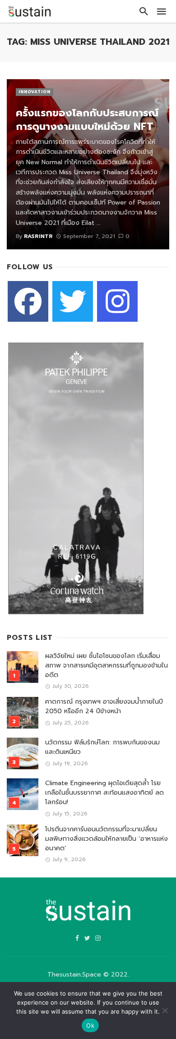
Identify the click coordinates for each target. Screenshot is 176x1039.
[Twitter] (72, 301)
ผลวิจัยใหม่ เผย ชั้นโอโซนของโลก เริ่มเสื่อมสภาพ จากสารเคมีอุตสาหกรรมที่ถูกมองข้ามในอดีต (106, 665)
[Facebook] (28, 301)
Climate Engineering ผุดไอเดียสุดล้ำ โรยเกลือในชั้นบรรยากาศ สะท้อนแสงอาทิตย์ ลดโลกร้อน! (104, 792)
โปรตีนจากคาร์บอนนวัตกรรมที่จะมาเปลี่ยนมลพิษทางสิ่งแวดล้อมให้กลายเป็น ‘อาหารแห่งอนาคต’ (106, 839)
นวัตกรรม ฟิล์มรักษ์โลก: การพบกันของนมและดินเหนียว (102, 747)
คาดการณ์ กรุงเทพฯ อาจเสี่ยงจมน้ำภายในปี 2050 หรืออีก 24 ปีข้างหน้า (104, 706)
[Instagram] (117, 301)
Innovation (35, 92)
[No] (164, 1010)
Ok (90, 1025)
